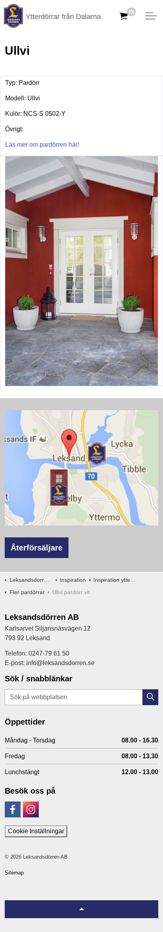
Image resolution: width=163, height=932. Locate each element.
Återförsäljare (37, 547)
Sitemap (14, 873)
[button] (150, 697)
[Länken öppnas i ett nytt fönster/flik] (13, 809)
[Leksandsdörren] (13, 16)
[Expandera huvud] (151, 16)
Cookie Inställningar (36, 831)
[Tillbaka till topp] (81, 909)
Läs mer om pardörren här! (42, 144)
